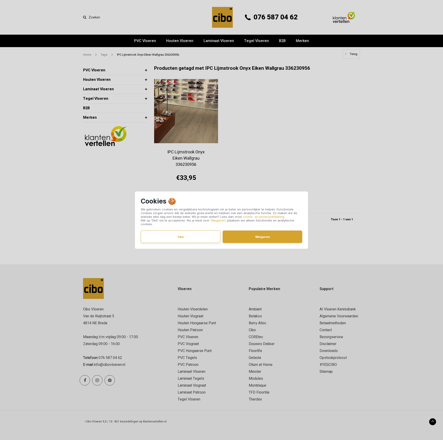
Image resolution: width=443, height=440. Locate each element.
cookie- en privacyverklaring (263, 216)
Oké (180, 237)
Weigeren (218, 220)
